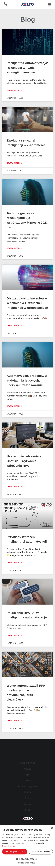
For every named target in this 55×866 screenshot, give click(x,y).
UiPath (27, 780)
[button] (49, 4)
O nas (27, 798)
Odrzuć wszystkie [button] (41, 851)
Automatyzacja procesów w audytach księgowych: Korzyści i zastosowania (27, 380)
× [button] (52, 828)
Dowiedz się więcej (10, 846)
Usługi (27, 769)
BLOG (27, 792)
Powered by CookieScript (27, 863)
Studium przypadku (27, 786)
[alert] (27, 845)
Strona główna (27, 763)
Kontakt (28, 804)
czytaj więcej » (14, 90)
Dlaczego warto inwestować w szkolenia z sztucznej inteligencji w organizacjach (27, 303)
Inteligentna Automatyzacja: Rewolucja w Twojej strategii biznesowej (27, 67)
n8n (27, 774)
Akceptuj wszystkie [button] (15, 851)
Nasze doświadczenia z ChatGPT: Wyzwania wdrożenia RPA (24, 461)
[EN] (27, 810)
